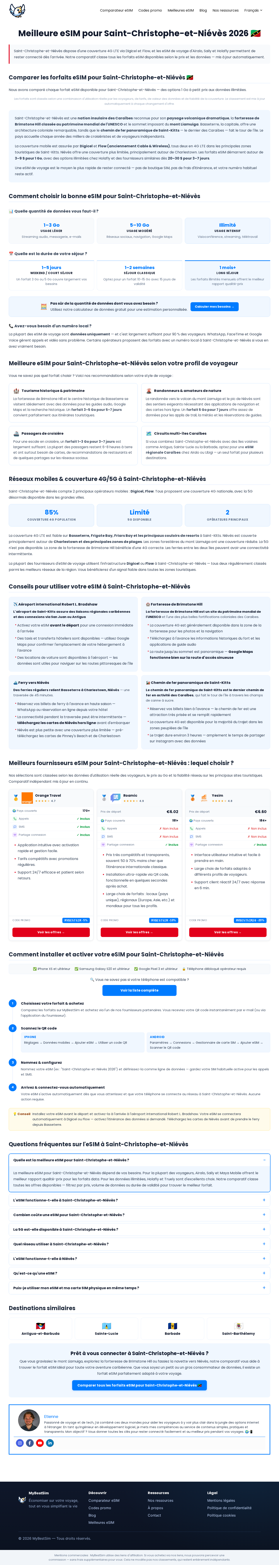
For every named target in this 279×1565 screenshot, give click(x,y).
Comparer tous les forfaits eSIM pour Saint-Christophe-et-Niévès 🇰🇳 (139, 1385)
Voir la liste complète (139, 990)
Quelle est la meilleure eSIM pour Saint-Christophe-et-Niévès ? (71, 1160)
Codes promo (150, 10)
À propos (155, 1508)
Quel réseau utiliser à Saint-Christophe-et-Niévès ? (61, 1244)
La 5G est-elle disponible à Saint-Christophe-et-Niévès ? (65, 1229)
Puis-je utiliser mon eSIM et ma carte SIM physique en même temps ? (76, 1287)
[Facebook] (30, 1443)
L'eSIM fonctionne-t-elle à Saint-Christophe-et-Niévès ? (65, 1200)
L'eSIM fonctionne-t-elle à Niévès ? (45, 1258)
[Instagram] (20, 1443)
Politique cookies (221, 1515)
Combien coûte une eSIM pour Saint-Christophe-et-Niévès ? (68, 1214)
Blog (203, 10)
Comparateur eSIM (116, 10)
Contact (154, 1515)
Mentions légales (221, 1500)
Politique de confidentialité (229, 1508)
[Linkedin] (50, 1443)
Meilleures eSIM (181, 10)
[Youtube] (40, 1443)
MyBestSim (39, 1493)
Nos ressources (226, 10)
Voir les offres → (51, 932)
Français (251, 10)
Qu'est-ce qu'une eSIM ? (35, 1273)
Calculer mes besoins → (214, 306)
